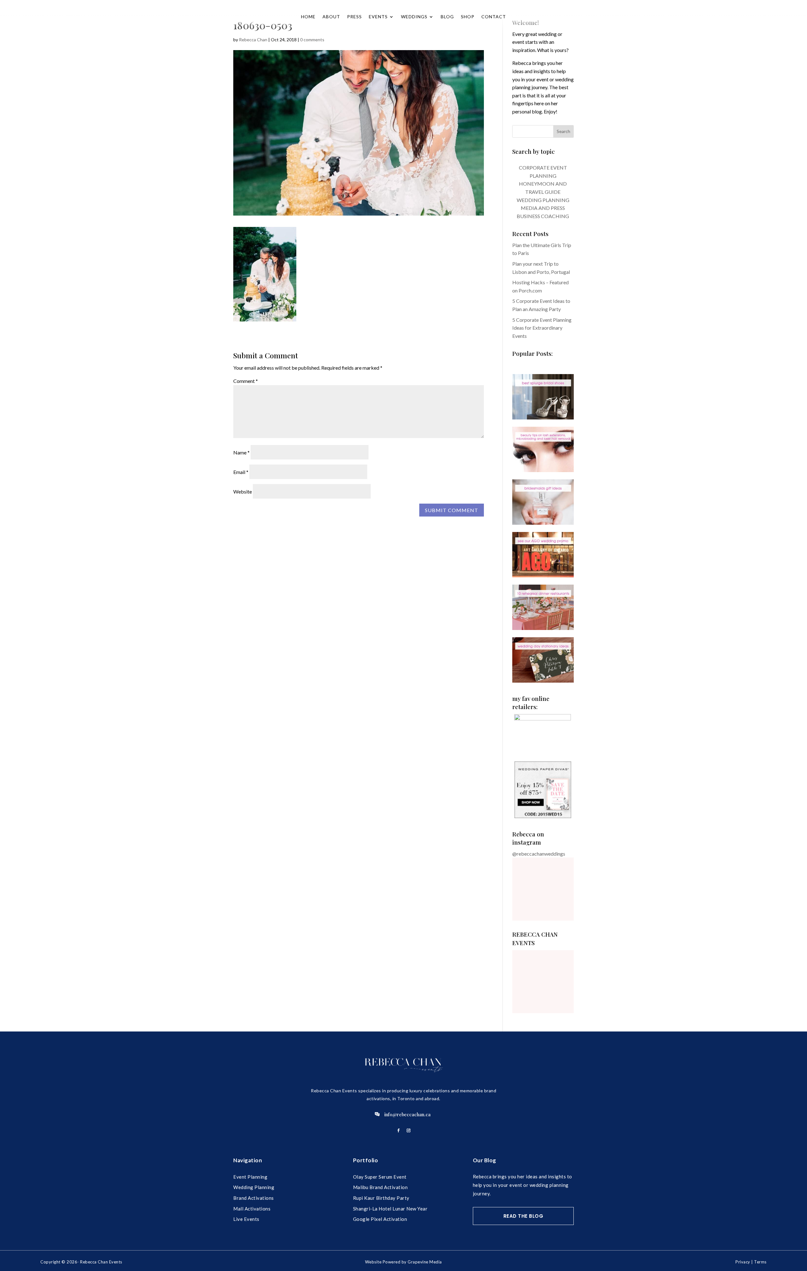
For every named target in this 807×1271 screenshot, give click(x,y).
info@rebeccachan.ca (407, 1114)
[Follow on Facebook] (398, 1130)
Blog (447, 16)
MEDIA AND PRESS (543, 208)
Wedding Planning (253, 1187)
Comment (245, 381)
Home (308, 16)
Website (242, 491)
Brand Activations (253, 1198)
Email (240, 472)
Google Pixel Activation (380, 1219)
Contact (493, 16)
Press (354, 16)
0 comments (312, 39)
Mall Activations (251, 1208)
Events (378, 16)
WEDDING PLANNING (543, 200)
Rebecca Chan (253, 39)
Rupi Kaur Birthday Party (381, 1198)
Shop (467, 16)
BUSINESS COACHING (543, 216)
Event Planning (250, 1177)
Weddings (414, 16)
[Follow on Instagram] (408, 1130)
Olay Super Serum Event (380, 1177)
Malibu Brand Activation (380, 1187)
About (331, 16)
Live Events (246, 1219)
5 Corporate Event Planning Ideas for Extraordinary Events (542, 328)
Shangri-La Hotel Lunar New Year (390, 1208)
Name (241, 452)
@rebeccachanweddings (538, 854)
